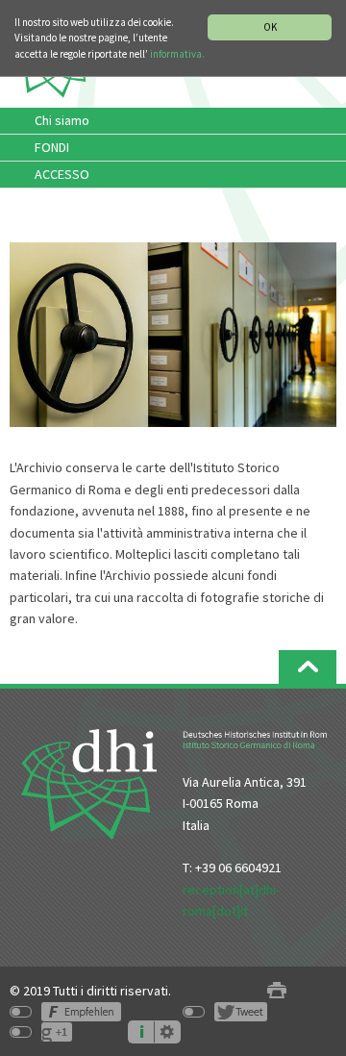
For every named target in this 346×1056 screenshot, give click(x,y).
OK (270, 27)
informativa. (177, 54)
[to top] (307, 667)
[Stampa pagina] (276, 991)
